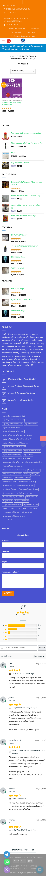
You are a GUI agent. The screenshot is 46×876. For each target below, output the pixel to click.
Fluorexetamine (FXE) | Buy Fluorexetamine (11, 104)
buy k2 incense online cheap (12, 455)
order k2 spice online (30, 509)
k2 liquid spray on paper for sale (13, 497)
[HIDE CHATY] (7, 869)
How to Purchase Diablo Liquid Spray (23, 386)
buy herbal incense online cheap (13, 432)
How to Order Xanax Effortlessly (21, 393)
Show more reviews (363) (23, 850)
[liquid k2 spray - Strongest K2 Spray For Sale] (23, 41)
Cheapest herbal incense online (13, 466)
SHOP (11, 29)
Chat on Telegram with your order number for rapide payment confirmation (24, 48)
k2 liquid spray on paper (24, 493)
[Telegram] (7, 854)
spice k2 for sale (27, 512)
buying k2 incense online (32, 451)
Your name (5, 541)
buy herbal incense (31, 424)
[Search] (9, 41)
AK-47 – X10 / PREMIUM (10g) (23, 674)
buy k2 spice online (9, 459)
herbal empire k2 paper (31, 474)
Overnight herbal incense (11, 512)
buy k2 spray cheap (24, 459)
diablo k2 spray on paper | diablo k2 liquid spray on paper (28, 752)
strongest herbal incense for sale (14, 516)
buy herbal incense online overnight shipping (17, 435)
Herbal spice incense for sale (28, 489)
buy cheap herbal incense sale (12, 424)
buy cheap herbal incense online (13, 420)
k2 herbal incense (8, 493)
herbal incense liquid (9, 482)
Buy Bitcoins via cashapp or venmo (23, 36)
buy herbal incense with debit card (14, 447)
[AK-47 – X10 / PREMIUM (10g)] (10, 674)
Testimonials (34, 29)
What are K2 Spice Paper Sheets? (21, 379)
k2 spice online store (22, 501)
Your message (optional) (10, 572)
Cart (33, 32)
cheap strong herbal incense (12, 474)
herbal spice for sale (9, 489)
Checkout (27, 32)
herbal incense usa (9, 485)
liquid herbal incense (31, 505)
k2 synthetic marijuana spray (12, 505)
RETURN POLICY (21, 29)
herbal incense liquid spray (27, 482)
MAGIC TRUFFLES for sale (11, 509)
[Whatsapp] (7, 862)
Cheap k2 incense (34, 470)
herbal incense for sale (22, 478)
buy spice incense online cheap (32, 462)
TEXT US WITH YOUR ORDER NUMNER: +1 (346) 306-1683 (23, 857)
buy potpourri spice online (11, 462)
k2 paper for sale (31, 497)
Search (42, 647)
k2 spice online (7, 501)
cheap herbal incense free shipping (14, 470)
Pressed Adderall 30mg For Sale (21, 400)
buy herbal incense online (11, 428)
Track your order (16, 32)
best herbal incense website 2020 (14, 416)
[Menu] (3, 41)
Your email (5, 551)
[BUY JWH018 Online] (10, 799)
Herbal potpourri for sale (25, 485)
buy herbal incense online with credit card (17, 439)
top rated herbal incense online (13, 520)
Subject (4, 562)
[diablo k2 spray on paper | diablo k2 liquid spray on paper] (10, 752)
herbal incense (7, 478)
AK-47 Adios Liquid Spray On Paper (25, 708)
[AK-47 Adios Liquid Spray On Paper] (10, 708)
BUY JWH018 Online (19, 799)
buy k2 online (28, 455)
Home (13, 56)
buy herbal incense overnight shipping (15, 443)
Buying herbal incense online (12, 451)
